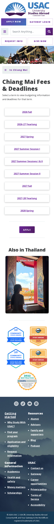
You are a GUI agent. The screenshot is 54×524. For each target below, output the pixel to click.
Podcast (35, 445)
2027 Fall (27, 186)
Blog (33, 440)
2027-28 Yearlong (27, 198)
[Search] (49, 31)
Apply (27, 229)
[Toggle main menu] (4, 31)
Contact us (37, 468)
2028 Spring (27, 210)
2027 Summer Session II (27, 173)
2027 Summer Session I (27, 149)
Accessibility (38, 505)
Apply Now (13, 21)
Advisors (35, 424)
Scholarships (14, 492)
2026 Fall (27, 112)
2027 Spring (27, 136)
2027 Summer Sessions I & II (27, 161)
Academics (13, 471)
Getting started (10, 415)
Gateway (36, 474)
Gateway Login (40, 22)
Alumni (35, 418)
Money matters (16, 487)
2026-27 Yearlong (27, 124)
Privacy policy (38, 489)
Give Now (40, 41)
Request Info (14, 41)
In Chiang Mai (18, 70)
